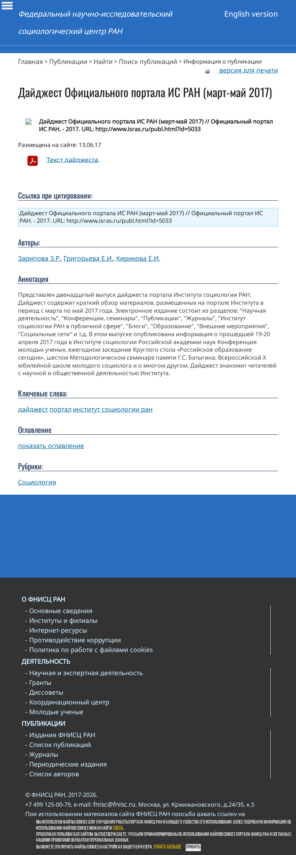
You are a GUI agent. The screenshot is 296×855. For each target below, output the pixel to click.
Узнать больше (167, 847)
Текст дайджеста (72, 159)
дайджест (33, 409)
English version (251, 14)
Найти (103, 61)
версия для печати (248, 70)
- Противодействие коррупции (73, 639)
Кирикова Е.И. (138, 258)
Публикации (68, 61)
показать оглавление (51, 445)
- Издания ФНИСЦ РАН (60, 734)
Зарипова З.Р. (39, 258)
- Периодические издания (66, 764)
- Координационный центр (67, 702)
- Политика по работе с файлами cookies (89, 649)
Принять (193, 847)
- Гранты (38, 682)
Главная (30, 61)
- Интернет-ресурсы (56, 630)
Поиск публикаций (148, 61)
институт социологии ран (113, 409)
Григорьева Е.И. (88, 258)
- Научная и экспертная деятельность (84, 672)
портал (60, 409)
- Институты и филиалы (61, 620)
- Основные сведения (58, 610)
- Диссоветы (44, 692)
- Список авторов (52, 773)
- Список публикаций (58, 744)
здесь (118, 828)
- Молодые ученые (54, 711)
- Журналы (41, 754)
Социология (37, 482)
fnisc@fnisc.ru (114, 804)
